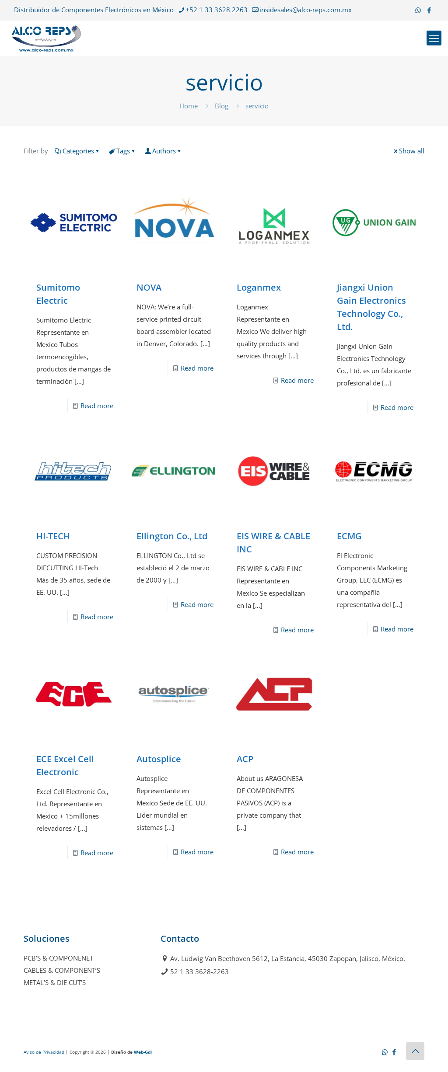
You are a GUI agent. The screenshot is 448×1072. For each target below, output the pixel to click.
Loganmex (259, 287)
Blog (221, 105)
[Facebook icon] (429, 10)
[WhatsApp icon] (418, 10)
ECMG (349, 536)
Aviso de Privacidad (44, 1052)
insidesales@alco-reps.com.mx (305, 9)
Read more (96, 405)
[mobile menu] (434, 38)
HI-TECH (53, 536)
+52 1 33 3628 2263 (217, 9)
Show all (411, 150)
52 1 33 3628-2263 (199, 971)
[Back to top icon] (415, 1051)
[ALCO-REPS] (46, 38)
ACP (245, 759)
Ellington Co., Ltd (171, 536)
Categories (78, 150)
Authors (164, 150)
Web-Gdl (143, 1052)
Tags (123, 150)
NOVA (148, 287)
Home (188, 105)
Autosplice (158, 759)
